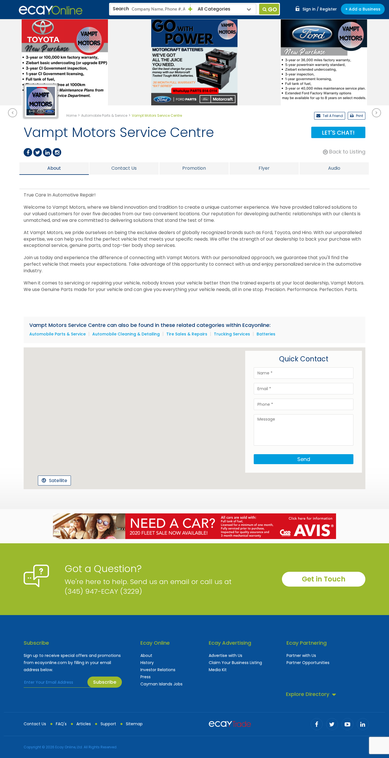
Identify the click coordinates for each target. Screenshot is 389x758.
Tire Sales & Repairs (186, 334)
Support (108, 724)
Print (359, 115)
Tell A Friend (332, 115)
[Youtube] (347, 724)
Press (145, 677)
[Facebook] (28, 152)
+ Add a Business (362, 9)
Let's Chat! (338, 133)
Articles (83, 724)
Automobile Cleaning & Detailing (126, 334)
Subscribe (104, 682)
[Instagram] (57, 152)
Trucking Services (232, 334)
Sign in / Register (319, 9)
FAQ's (61, 724)
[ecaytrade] (230, 723)
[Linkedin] (47, 152)
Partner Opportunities (307, 662)
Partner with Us (301, 655)
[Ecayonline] (51, 10)
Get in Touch (323, 579)
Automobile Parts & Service (57, 334)
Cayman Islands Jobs (161, 684)
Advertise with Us (225, 655)
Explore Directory (307, 694)
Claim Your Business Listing (235, 662)
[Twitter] (37, 152)
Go (272, 9)
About (146, 655)
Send (303, 459)
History (147, 662)
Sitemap (134, 724)
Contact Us (35, 724)
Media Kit (218, 670)
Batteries (266, 334)
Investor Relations (157, 670)
